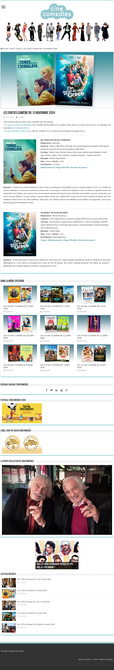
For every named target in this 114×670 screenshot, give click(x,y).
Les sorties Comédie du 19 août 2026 (32, 590)
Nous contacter (85, 659)
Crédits (95, 659)
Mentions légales (106, 659)
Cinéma (19, 49)
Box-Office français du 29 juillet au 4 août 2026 (35, 624)
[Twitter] (51, 390)
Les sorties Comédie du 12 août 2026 (32, 613)
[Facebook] (46, 390)
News (12, 49)
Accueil (5, 49)
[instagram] (66, 390)
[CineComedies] (57, 10)
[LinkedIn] (56, 390)
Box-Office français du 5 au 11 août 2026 (33, 602)
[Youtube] (61, 390)
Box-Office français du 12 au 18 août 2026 (34, 579)
